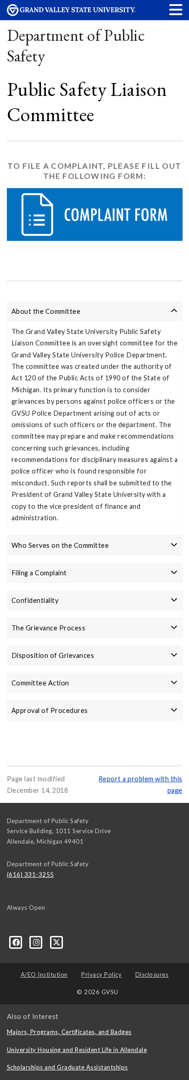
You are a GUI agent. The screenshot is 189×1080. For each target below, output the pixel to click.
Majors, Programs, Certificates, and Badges (69, 1031)
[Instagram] (37, 942)
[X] (56, 942)
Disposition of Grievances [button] (52, 655)
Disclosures (152, 974)
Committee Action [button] (40, 683)
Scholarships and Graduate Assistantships (67, 1067)
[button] (176, 9)
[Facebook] (17, 942)
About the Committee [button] (46, 311)
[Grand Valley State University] (71, 13)
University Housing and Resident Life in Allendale (77, 1049)
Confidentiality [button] (35, 600)
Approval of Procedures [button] (49, 710)
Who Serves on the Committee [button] (60, 545)
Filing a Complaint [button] (39, 573)
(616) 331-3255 (30, 874)
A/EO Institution (44, 974)
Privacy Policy (101, 974)
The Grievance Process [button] (48, 628)
